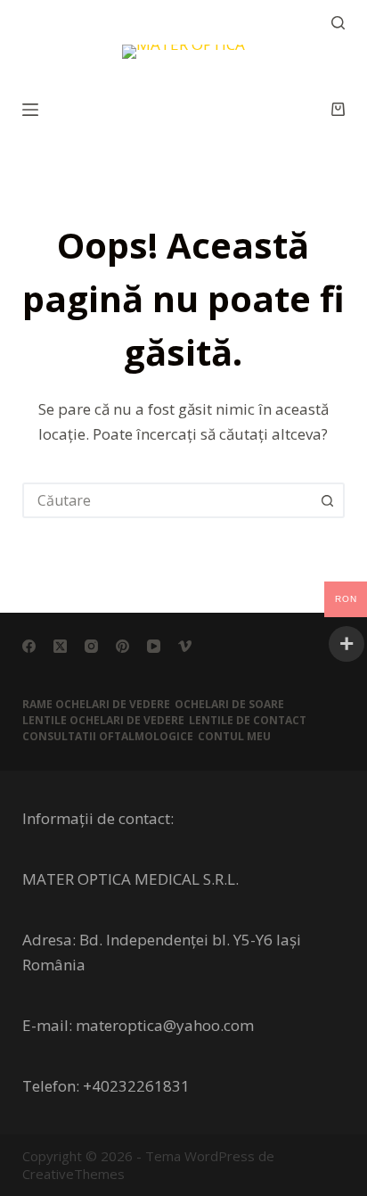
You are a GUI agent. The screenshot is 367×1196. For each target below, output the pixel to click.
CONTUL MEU (234, 737)
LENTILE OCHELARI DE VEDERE (103, 720)
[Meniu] (30, 110)
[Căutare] (338, 22)
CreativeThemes (73, 1174)
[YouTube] (153, 646)
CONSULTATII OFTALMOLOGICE (107, 737)
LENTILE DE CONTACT (247, 720)
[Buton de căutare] (327, 500)
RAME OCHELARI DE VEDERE (96, 704)
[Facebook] (29, 646)
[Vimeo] (185, 646)
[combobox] (168, 500)
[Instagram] (91, 646)
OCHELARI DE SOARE (229, 704)
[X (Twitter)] (60, 646)
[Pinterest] (122, 646)
